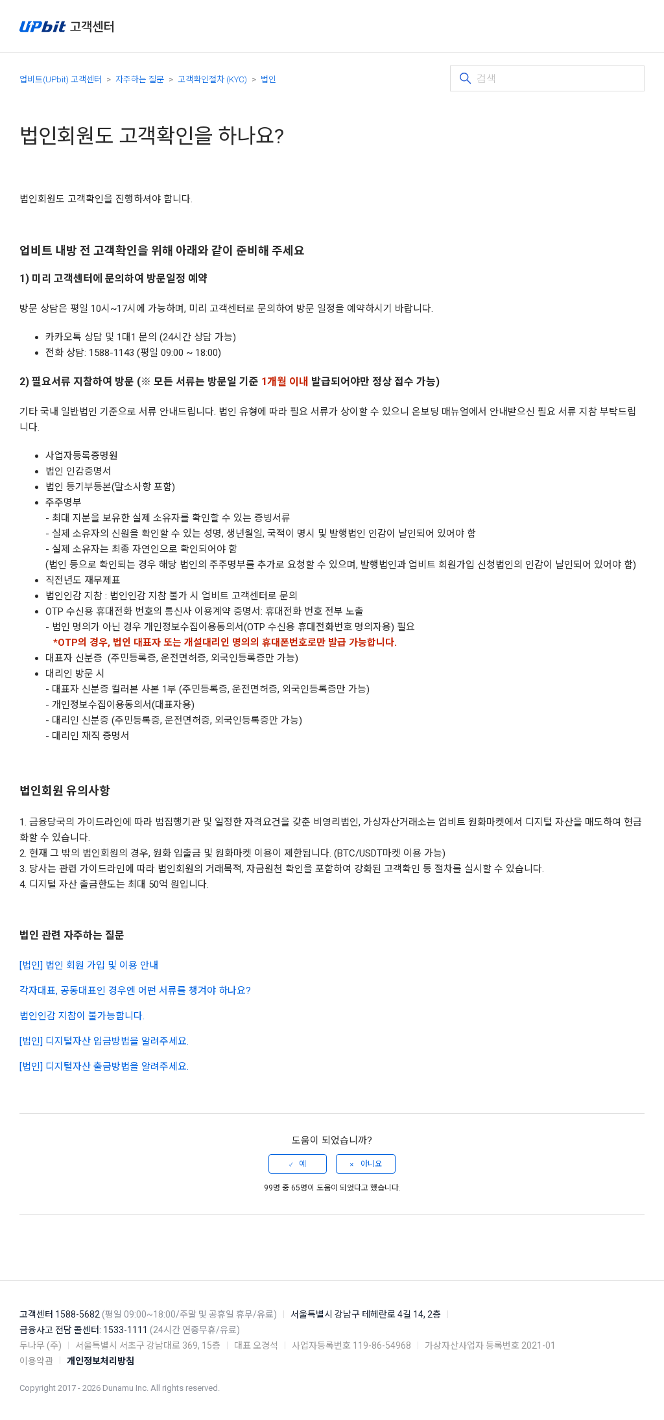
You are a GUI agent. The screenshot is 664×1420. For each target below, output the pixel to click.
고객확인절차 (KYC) (212, 79)
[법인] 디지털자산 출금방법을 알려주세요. (104, 1066)
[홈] (66, 26)
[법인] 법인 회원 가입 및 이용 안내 (88, 965)
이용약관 (36, 1361)
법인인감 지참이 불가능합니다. (82, 1016)
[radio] (297, 1164)
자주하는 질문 (139, 79)
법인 (268, 79)
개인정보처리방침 (100, 1361)
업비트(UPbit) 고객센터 (60, 79)
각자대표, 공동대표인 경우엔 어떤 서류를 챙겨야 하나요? (135, 991)
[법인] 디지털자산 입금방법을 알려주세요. (104, 1041)
